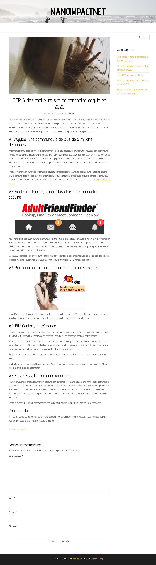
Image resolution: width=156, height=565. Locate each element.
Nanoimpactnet (77, 11)
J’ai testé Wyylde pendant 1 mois (130, 75)
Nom (12, 498)
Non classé (22, 429)
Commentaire (16, 455)
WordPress (77, 558)
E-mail (12, 512)
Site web (13, 526)
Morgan (71, 113)
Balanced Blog (97, 558)
